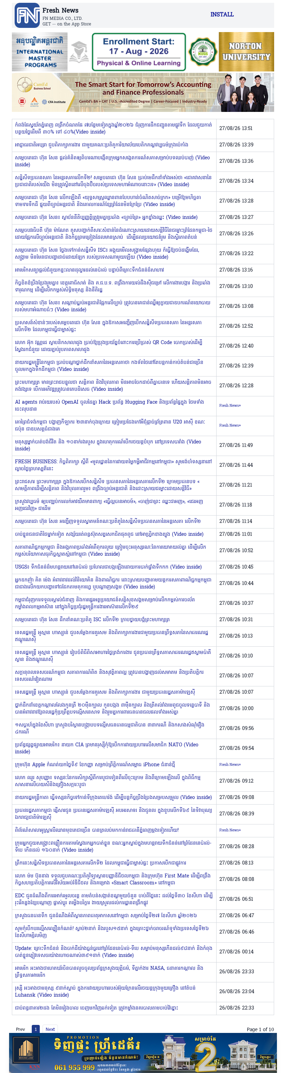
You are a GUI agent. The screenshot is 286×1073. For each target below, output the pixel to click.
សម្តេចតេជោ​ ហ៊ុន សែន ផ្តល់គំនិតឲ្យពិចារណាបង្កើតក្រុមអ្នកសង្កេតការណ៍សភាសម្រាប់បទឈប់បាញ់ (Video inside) (112, 161)
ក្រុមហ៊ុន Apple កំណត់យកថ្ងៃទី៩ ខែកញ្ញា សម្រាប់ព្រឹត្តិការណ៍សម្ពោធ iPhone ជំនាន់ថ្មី (95, 765)
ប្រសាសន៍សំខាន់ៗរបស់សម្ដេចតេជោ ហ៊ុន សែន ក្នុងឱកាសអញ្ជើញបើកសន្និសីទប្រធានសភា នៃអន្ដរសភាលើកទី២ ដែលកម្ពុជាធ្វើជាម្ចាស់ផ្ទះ (108, 326)
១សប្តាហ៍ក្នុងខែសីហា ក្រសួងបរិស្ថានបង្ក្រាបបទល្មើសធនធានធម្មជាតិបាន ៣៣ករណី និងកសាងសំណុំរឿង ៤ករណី (109, 729)
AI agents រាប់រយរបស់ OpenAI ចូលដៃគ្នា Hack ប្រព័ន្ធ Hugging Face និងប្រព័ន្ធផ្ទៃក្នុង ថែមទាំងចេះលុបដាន (109, 406)
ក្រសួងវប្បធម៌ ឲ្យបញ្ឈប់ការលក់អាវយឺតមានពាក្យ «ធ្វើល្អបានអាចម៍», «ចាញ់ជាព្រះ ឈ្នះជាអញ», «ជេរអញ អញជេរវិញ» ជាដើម (109, 505)
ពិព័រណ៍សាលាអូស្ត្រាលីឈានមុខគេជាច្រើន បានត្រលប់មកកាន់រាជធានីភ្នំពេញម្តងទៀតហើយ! (97, 830)
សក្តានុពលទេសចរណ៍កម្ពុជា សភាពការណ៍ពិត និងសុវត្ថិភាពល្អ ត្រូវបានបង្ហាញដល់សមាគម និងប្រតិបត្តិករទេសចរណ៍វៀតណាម (109, 676)
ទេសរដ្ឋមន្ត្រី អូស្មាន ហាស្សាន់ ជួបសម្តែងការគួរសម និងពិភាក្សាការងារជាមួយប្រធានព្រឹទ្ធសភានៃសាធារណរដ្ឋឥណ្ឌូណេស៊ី (111, 636)
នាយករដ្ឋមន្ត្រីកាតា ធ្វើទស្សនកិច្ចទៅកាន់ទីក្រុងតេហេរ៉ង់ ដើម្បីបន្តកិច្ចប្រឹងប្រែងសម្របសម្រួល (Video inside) (113, 797)
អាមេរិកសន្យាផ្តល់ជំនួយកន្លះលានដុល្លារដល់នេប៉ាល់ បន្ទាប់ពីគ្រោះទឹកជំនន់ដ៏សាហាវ (89, 270)
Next (50, 1029)
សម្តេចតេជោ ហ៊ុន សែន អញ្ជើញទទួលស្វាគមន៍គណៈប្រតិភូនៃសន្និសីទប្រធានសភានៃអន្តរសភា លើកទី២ (108, 521)
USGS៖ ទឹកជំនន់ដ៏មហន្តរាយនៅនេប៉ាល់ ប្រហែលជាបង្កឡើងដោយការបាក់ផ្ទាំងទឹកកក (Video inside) (108, 567)
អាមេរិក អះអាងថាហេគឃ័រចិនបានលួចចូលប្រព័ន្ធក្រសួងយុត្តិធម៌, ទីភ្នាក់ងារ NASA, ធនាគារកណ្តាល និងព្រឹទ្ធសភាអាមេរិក (109, 972)
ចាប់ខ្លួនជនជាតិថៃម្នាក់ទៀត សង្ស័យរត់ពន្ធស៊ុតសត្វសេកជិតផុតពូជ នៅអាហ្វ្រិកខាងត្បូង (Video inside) (109, 534)
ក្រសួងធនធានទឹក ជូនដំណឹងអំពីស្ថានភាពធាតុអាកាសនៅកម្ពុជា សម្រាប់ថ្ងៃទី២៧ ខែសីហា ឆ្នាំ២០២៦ (106, 916)
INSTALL (222, 15)
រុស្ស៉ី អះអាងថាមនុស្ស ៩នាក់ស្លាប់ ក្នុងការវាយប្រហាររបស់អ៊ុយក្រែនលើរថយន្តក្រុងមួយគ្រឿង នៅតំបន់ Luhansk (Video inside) (105, 992)
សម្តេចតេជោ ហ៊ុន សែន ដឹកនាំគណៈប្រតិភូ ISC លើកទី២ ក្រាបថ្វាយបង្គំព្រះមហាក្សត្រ (92, 620)
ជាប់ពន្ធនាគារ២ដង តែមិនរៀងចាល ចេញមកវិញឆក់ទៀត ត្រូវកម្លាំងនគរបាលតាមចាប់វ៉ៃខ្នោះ (96, 1008)
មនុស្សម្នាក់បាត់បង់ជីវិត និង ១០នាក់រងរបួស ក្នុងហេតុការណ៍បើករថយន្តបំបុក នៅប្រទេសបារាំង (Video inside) (108, 446)
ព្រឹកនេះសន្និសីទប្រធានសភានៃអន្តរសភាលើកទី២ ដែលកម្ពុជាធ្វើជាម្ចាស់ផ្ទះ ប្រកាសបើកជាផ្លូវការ (100, 863)
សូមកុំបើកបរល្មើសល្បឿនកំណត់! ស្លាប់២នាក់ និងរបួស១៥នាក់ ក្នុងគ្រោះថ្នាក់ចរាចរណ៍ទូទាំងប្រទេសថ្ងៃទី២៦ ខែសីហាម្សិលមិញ (112, 932)
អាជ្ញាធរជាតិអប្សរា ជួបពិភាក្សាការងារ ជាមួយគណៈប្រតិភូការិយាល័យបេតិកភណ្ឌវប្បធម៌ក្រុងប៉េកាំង (101, 145)
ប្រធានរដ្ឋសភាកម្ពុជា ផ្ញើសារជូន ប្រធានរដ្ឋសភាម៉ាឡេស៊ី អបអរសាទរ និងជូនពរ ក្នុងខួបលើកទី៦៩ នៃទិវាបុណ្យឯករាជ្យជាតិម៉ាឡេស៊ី (113, 814)
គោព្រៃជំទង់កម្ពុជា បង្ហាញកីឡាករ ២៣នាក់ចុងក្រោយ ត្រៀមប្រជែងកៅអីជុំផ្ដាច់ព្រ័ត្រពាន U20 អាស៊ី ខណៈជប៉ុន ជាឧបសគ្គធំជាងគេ (110, 426)
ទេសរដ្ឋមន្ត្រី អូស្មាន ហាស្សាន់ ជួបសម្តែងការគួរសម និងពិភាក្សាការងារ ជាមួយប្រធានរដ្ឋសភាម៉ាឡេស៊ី (105, 692)
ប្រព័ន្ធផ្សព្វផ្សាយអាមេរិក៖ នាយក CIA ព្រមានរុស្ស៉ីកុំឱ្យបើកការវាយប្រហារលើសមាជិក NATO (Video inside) (106, 748)
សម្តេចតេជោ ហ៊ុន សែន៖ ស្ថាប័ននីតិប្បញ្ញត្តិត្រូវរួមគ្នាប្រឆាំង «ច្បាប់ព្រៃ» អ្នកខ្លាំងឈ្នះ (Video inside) (106, 217)
